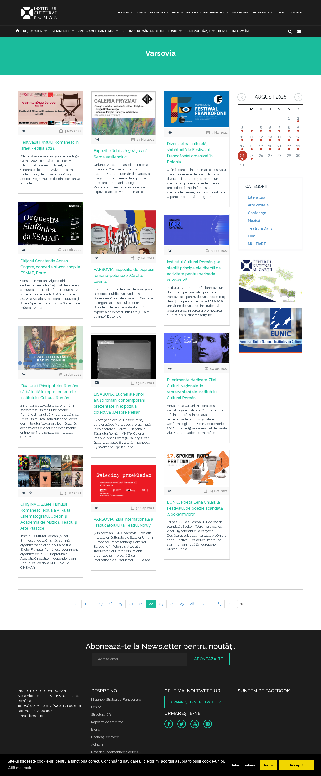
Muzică (254, 221)
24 (172, 604)
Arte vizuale (258, 205)
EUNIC (172, 31)
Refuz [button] (269, 765)
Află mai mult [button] (19, 768)
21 (141, 604)
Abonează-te (208, 659)
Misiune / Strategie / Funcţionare (116, 699)
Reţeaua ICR (32, 31)
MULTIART (257, 244)
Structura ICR (101, 714)
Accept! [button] (296, 765)
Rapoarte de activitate (107, 722)
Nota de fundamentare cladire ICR (116, 752)
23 (161, 604)
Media (176, 12)
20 (131, 604)
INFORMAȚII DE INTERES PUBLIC (205, 12)
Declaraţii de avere (105, 737)
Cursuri (141, 12)
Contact (282, 12)
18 (111, 604)
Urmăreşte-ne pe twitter (196, 702)
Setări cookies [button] (243, 765)
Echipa (96, 707)
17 (101, 604)
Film (251, 236)
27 (202, 604)
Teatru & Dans (260, 228)
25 (182, 604)
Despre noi (157, 12)
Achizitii (97, 744)
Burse (223, 31)
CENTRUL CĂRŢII (197, 31)
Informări (240, 31)
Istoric (95, 729)
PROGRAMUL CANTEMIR (96, 31)
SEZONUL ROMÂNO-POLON (143, 31)
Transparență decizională (250, 12)
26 (192, 604)
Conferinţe (257, 213)
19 (120, 604)
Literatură (256, 197)
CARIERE (296, 12)
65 (219, 604)
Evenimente (60, 31)
